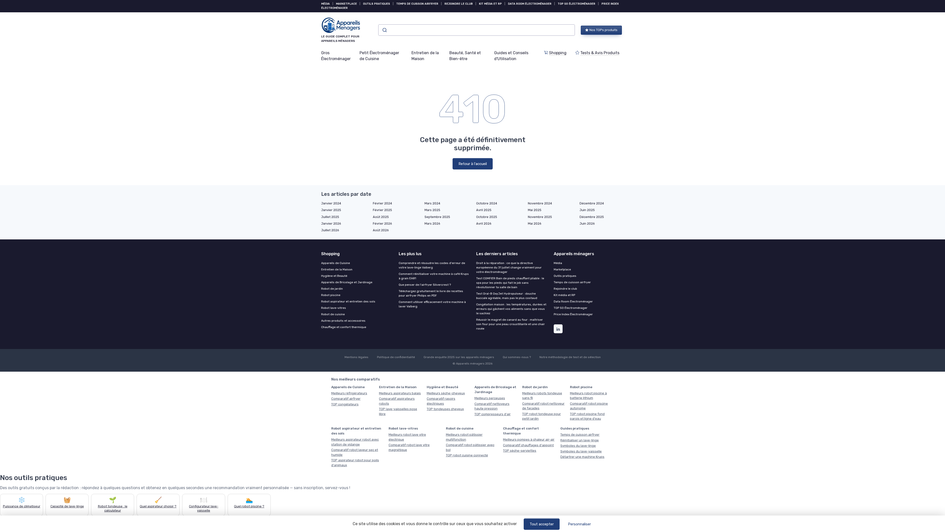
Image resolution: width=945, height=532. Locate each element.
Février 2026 (382, 223)
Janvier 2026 (331, 223)
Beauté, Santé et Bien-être (465, 55)
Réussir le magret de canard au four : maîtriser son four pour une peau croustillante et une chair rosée (510, 324)
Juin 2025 (587, 210)
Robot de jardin (332, 288)
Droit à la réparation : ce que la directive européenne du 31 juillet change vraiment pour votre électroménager (509, 267)
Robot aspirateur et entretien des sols (348, 301)
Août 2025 (381, 217)
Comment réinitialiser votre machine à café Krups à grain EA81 (434, 276)
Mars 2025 (432, 210)
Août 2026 (381, 230)
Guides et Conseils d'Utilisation (511, 55)
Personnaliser (579, 524)
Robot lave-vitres (333, 308)
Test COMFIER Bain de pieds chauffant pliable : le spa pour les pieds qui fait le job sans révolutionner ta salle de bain (510, 283)
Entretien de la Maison (425, 55)
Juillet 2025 (330, 217)
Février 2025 (382, 210)
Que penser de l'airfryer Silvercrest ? (425, 284)
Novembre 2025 (540, 217)
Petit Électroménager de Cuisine (379, 55)
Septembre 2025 (437, 217)
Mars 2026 (432, 223)
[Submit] (384, 30)
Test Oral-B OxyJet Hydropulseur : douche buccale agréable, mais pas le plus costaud (506, 296)
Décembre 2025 (592, 217)
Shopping (558, 52)
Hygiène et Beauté (334, 276)
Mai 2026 (534, 223)
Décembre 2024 (592, 203)
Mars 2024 (432, 203)
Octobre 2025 (486, 217)
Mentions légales (356, 357)
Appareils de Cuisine (335, 263)
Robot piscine (330, 295)
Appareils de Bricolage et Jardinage (346, 282)
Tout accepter (542, 524)
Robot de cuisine (333, 314)
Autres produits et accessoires (343, 320)
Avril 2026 (483, 223)
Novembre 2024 (540, 203)
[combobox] (476, 30)
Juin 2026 (587, 223)
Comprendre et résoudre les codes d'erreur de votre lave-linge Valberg (432, 265)
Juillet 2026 (330, 230)
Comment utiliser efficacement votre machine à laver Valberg (432, 304)
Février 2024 (382, 203)
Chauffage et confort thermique (343, 327)
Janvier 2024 (331, 203)
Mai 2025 (534, 210)
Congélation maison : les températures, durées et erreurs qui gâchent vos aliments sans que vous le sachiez (511, 309)
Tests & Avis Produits (599, 52)
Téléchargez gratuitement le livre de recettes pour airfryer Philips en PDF (431, 293)
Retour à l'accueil (472, 164)
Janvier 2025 (331, 210)
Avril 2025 (483, 210)
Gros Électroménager (336, 55)
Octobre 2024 (486, 203)
